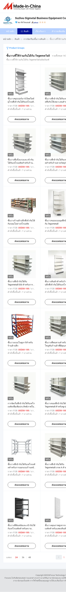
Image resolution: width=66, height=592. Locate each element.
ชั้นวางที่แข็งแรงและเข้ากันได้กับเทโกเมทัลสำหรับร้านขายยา (21, 162)
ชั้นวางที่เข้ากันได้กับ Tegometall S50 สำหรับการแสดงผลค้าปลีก (20, 284)
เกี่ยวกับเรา (40, 31)
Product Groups (16, 47)
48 (29, 557)
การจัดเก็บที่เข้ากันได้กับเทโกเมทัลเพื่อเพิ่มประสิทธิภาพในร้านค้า (21, 406)
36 (23, 557)
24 (16, 557)
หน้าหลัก (10, 31)
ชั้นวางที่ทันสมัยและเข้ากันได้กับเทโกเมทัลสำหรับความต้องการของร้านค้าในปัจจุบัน (21, 528)
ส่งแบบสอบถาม (22, 119)
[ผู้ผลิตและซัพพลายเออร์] (22, 6)
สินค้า (26, 31)
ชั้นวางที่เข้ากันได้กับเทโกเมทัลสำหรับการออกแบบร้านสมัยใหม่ (21, 467)
